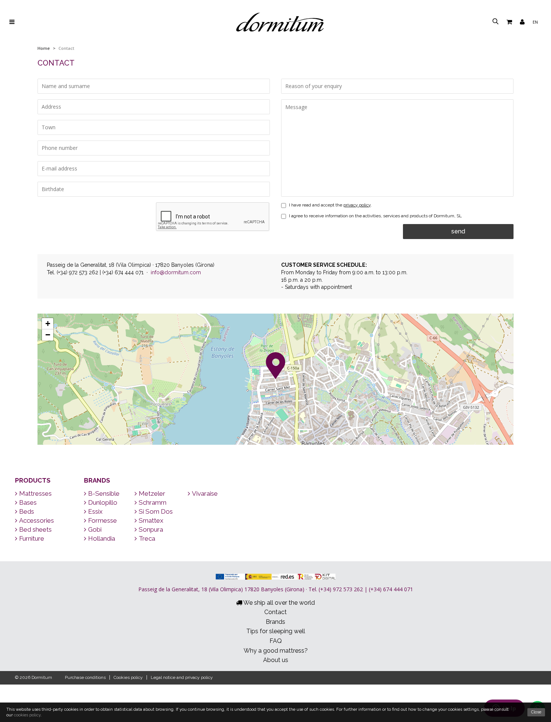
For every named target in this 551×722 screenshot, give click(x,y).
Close (536, 712)
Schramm (152, 502)
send (458, 231)
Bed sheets (35, 529)
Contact (275, 612)
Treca (147, 538)
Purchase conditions (85, 677)
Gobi (95, 529)
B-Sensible (104, 493)
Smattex (151, 520)
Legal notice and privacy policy (182, 677)
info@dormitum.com (176, 272)
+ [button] (47, 323)
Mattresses (35, 493)
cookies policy (27, 715)
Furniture (31, 538)
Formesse (102, 520)
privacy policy (357, 205)
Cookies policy (128, 677)
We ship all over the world (278, 602)
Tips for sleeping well (275, 631)
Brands (97, 480)
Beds (26, 511)
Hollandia (101, 538)
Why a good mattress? (276, 650)
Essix (95, 511)
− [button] (47, 334)
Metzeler (152, 493)
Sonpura (151, 529)
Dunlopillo (102, 502)
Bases (28, 502)
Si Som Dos (156, 511)
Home (43, 48)
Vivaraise (205, 493)
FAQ (276, 640)
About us (275, 660)
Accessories (36, 520)
